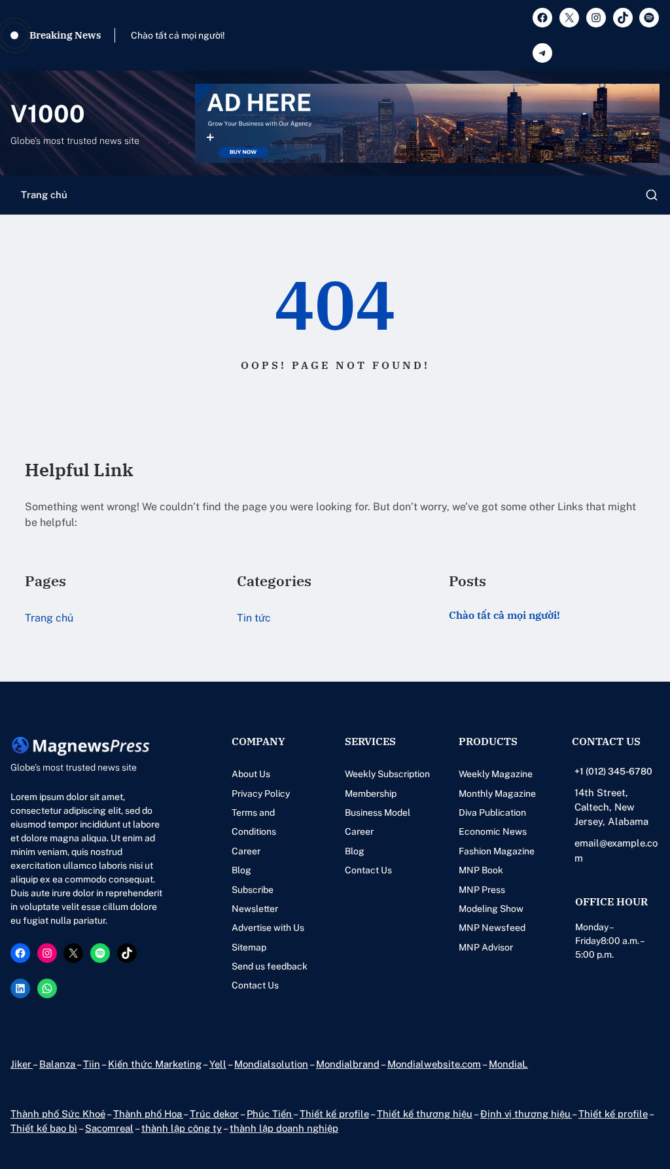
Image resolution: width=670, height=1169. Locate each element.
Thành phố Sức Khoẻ (57, 1113)
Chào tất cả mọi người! (178, 35)
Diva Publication (492, 812)
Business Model (377, 812)
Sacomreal (109, 1128)
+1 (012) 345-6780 (613, 771)
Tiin (91, 1064)
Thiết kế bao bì (43, 1128)
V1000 (47, 113)
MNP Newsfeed (492, 927)
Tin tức (254, 618)
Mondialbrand (347, 1064)
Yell (217, 1064)
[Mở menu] (652, 195)
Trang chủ (44, 194)
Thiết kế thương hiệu (424, 1113)
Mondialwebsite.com (434, 1064)
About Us (251, 774)
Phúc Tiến (270, 1113)
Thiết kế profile (334, 1113)
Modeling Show (491, 908)
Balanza (58, 1064)
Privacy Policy (261, 793)
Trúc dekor (214, 1113)
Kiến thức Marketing (155, 1064)
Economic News (493, 831)
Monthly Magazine (497, 793)
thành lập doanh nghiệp (284, 1128)
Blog (241, 870)
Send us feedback (270, 966)
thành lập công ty (181, 1128)
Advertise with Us (268, 927)
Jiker (21, 1064)
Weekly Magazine (496, 774)
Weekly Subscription (387, 774)
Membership (371, 793)
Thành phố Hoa (148, 1113)
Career (246, 851)
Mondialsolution (271, 1064)
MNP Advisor (486, 947)
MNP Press (482, 889)
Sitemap (249, 947)
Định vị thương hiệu (526, 1113)
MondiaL (508, 1064)
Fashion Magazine (497, 851)
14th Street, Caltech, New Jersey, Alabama (611, 807)
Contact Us (255, 985)
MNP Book (481, 870)
